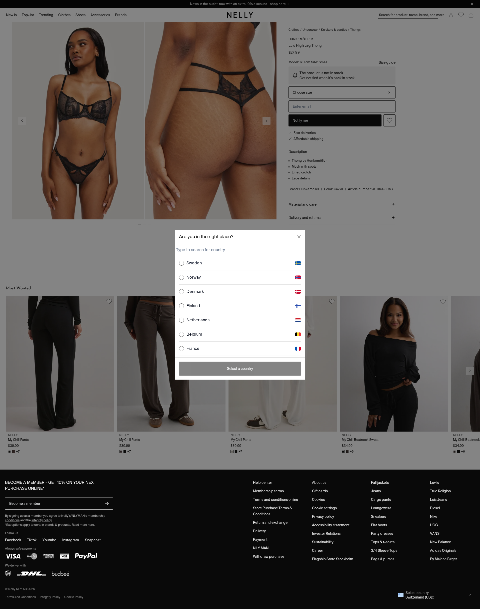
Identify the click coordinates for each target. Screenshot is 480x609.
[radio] (181, 263)
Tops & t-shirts (382, 542)
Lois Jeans (438, 499)
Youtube (49, 540)
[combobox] (239, 250)
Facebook (13, 540)
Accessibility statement (331, 525)
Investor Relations (326, 533)
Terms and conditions (20, 597)
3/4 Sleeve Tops (384, 550)
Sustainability (323, 542)
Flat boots (379, 525)
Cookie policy (73, 597)
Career (317, 550)
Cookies (318, 499)
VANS (435, 533)
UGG (434, 525)
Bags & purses (382, 559)
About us (319, 482)
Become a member (24, 503)
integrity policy (42, 520)
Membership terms (268, 491)
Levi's (434, 482)
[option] (240, 263)
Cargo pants (381, 499)
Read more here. (83, 525)
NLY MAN (261, 548)
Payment (260, 539)
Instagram (70, 540)
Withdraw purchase (268, 556)
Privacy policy (323, 516)
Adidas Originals (443, 550)
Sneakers (378, 516)
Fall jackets (380, 482)
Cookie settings (324, 508)
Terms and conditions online (275, 499)
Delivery (259, 531)
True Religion (440, 491)
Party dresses (382, 533)
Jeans (376, 491)
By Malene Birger (443, 559)
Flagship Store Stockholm (332, 559)
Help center (262, 482)
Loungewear (381, 508)
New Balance (440, 542)
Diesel (435, 508)
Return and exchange (270, 522)
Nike (433, 516)
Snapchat (93, 540)
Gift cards (320, 491)
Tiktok (31, 540)
